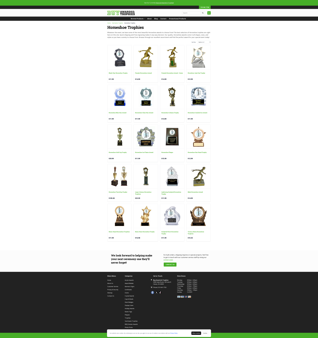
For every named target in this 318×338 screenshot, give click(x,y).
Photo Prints (129, 327)
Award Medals (129, 283)
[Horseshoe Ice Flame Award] (146, 136)
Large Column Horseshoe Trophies (143, 193)
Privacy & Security (112, 290)
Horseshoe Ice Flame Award (144, 152)
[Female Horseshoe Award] (146, 57)
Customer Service (112, 286)
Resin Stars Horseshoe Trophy (145, 232)
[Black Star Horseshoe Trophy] (119, 57)
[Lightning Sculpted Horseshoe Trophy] (172, 176)
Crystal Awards (129, 296)
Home (109, 23)
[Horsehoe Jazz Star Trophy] (198, 57)
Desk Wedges (129, 302)
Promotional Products (177, 19)
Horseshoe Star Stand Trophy (197, 152)
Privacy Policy (173, 333)
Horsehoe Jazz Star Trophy (196, 73)
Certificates (128, 290)
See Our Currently (159, 3)
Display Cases (129, 305)
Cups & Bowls (129, 299)
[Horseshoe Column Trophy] (172, 97)
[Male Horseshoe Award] (198, 176)
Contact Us (170, 264)
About (149, 19)
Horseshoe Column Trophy (170, 113)
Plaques (127, 315)
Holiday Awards (129, 308)
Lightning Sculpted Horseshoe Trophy (171, 193)
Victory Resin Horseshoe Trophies (196, 233)
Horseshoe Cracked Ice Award (197, 113)
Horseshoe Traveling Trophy (118, 192)
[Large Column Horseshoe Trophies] (146, 176)
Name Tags (128, 312)
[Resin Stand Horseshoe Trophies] (119, 216)
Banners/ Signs (129, 286)
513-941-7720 (205, 7)
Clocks (127, 293)
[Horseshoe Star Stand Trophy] (198, 136)
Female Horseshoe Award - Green (172, 73)
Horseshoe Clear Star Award (144, 113)
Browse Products (137, 19)
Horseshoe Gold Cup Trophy (118, 152)
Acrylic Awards (129, 280)
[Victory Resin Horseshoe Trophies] (198, 216)
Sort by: (194, 42)
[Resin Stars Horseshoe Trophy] (146, 216)
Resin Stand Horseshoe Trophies (119, 232)
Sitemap (109, 293)
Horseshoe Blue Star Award (117, 113)
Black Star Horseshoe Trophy (118, 73)
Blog (156, 19)
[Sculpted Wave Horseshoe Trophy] (172, 216)
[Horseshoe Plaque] (172, 136)
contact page (168, 260)
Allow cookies (196, 333)
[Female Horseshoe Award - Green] (172, 57)
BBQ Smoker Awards (131, 324)
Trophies (128, 318)
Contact (163, 19)
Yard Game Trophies (117, 23)
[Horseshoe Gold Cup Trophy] (119, 136)
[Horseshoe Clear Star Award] (146, 97)
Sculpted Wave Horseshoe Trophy (169, 233)
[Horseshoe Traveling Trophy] (119, 176)
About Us (110, 283)
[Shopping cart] (209, 13)
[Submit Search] (203, 13)
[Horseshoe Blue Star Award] (119, 97)
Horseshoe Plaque (167, 152)
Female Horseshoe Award (143, 73)
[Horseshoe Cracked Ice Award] (198, 97)
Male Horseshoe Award (195, 192)
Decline (205, 333)
